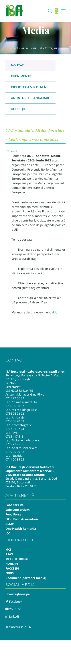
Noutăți (18, 65)
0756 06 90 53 (14, 421)
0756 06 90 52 (14, 452)
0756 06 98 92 (14, 414)
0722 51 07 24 (14, 429)
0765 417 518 (14, 436)
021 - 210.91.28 (27, 486)
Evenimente (21, 76)
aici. (54, 312)
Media (25, 48)
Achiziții (18, 109)
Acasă (14, 48)
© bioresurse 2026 (18, 627)
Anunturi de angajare (30, 98)
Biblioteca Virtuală (28, 87)
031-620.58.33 (14, 391)
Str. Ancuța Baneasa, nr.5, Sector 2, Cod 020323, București (32, 377)
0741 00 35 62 (14, 459)
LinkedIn (14, 616)
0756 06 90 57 (14, 406)
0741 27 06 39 (14, 398)
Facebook (15, 602)
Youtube (15, 609)
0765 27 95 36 (14, 444)
